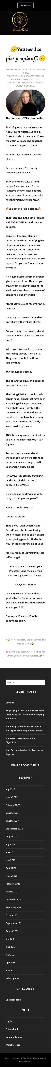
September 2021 (14, 923)
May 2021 (10, 954)
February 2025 (13, 805)
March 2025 (11, 797)
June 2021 (10, 946)
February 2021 (13, 978)
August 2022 (12, 836)
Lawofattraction (16, 82)
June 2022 (11, 852)
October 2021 (12, 915)
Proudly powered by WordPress (18, 1058)
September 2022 (14, 828)
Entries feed (12, 1029)
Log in (9, 1021)
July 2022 (10, 844)
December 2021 (13, 899)
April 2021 (11, 962)
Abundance (16, 79)
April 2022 (11, 868)
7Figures (39, 76)
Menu (27, 5)
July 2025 (10, 789)
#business (20, 76)
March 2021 (11, 970)
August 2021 (12, 931)
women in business (25, 86)
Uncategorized (13, 999)
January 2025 (12, 813)
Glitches (10, 702)
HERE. (20, 607)
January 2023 (12, 820)
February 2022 (13, 883)
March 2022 (11, 876)
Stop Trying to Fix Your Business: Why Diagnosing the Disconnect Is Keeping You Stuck (25, 714)
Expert (26, 79)
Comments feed (14, 1037)
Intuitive (35, 79)
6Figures (30, 76)
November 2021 (14, 907)
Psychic (30, 82)
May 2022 (10, 860)
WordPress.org (13, 1045)
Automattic (26, 1061)
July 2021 (10, 939)
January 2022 (12, 891)
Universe (39, 82)
